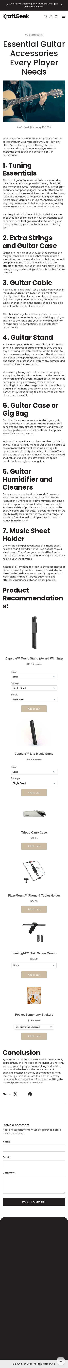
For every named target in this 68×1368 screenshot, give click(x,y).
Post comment (34, 1202)
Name (6, 1141)
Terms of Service (50, 1349)
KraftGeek (27, 1363)
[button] (7, 5)
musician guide (34, 35)
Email (6, 1157)
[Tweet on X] (15, 1094)
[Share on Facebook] (22, 1094)
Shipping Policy (16, 1345)
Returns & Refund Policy (22, 1349)
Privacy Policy (15, 1353)
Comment (9, 1172)
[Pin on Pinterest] (30, 1094)
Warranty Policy (37, 1345)
